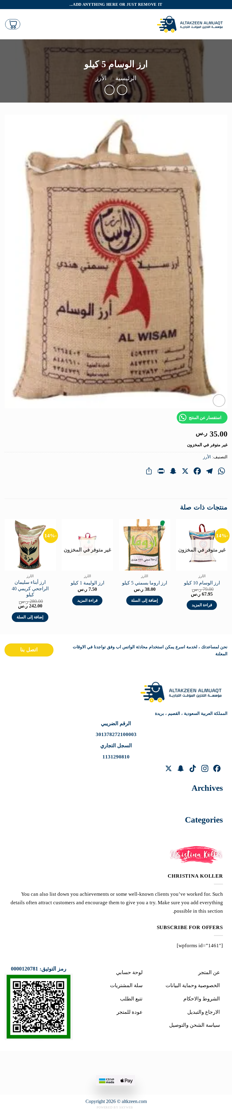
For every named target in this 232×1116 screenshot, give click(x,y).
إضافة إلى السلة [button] (144, 600)
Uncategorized (200, 833)
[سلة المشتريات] (12, 24)
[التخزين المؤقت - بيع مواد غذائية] (191, 24)
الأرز (101, 78)
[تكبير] (219, 400)
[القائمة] (147, 24)
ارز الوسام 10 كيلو (202, 582)
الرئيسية (126, 78)
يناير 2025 (205, 802)
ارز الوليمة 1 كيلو (87, 582)
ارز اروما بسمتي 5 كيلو (144, 582)
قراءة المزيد (202, 605)
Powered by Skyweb (115, 1107)
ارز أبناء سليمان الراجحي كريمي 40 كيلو (30, 588)
